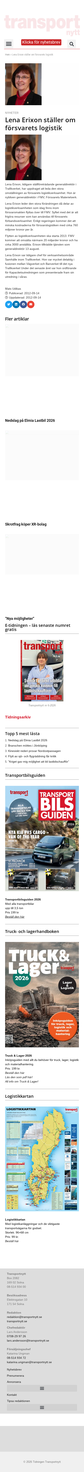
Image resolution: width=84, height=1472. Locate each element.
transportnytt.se (17, 1321)
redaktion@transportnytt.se (24, 1317)
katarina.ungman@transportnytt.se (29, 1362)
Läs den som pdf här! (19, 1077)
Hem (7, 54)
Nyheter (12, 112)
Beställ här (12, 1241)
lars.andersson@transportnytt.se (28, 1340)
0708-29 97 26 (16, 1336)
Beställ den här (14, 916)
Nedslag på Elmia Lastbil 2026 (30, 420)
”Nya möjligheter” (19, 618)
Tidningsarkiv (18, 717)
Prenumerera (15, 1375)
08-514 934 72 (16, 1357)
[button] (8, 43)
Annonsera (14, 1381)
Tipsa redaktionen (18, 1401)
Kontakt (12, 1394)
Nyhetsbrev (14, 1369)
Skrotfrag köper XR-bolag (25, 524)
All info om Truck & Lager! (21, 1081)
